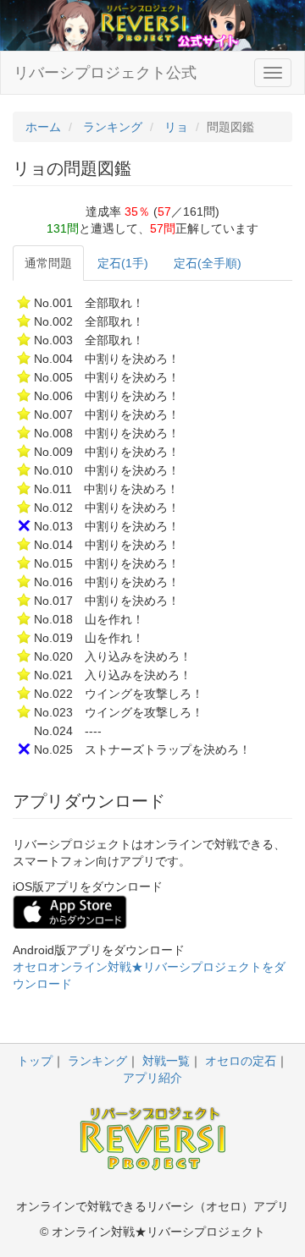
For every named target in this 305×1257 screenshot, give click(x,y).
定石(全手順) (207, 263)
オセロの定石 (240, 1061)
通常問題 (48, 263)
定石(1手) (122, 263)
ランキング (97, 1061)
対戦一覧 (166, 1061)
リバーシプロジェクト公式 (105, 72)
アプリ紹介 (152, 1077)
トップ (35, 1061)
